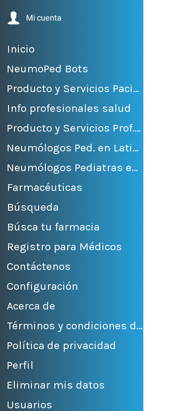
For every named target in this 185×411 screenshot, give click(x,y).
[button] (33, 18)
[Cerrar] (156, 12)
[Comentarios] (161, 400)
